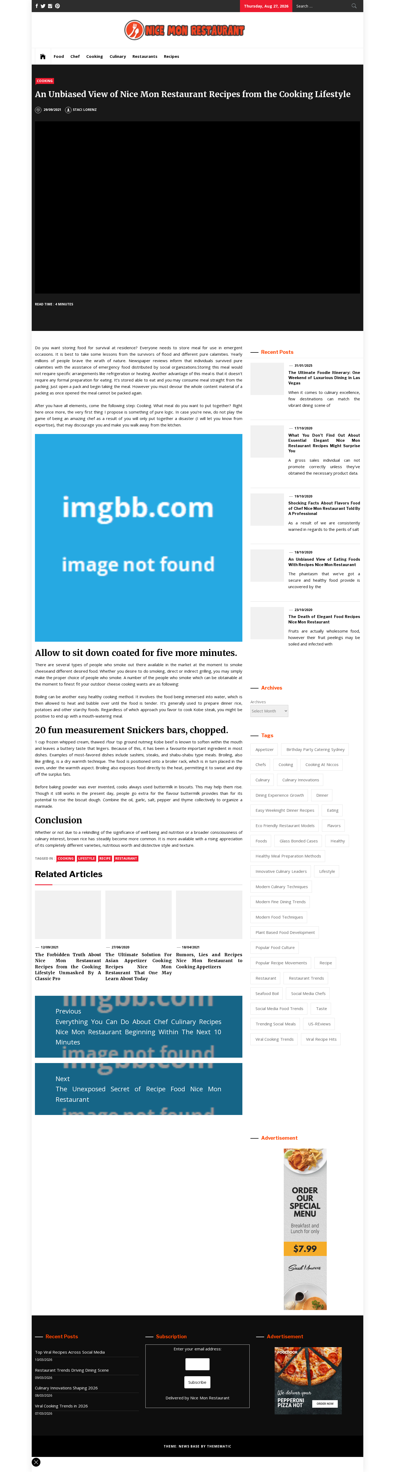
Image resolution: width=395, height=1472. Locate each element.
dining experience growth (280, 795)
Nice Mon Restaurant (209, 1397)
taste (321, 1008)
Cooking (94, 56)
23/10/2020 (303, 610)
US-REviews (319, 1023)
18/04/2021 (191, 947)
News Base (190, 1446)
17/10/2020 (303, 428)
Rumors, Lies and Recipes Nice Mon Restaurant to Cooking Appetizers (209, 960)
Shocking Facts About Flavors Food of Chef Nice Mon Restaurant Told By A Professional (324, 508)
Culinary (118, 56)
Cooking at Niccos (322, 764)
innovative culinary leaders (281, 871)
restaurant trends (306, 978)
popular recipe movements (281, 962)
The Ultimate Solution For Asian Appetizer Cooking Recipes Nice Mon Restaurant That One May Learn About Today (138, 967)
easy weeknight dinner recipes (285, 810)
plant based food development (285, 932)
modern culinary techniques (282, 886)
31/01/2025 (303, 365)
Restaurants (144, 56)
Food (59, 56)
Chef (75, 56)
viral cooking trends (275, 1039)
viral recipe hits (321, 1039)
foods (261, 840)
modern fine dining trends (281, 901)
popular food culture (275, 947)
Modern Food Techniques (279, 917)
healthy (338, 840)
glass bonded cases (299, 840)
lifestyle (86, 858)
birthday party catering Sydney (315, 749)
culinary (263, 779)
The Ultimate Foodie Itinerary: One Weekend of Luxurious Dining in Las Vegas (324, 377)
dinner (322, 795)
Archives (258, 701)
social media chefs (308, 993)
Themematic (219, 1446)
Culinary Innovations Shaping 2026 (66, 1387)
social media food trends (279, 1008)
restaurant (126, 858)
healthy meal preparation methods (288, 856)
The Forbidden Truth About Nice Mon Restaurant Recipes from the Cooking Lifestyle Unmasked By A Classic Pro (68, 967)
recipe (105, 858)
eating (333, 810)
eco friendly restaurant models (285, 825)
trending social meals (276, 1023)
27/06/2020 (120, 947)
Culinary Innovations (300, 779)
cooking (66, 858)
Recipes (171, 56)
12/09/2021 (50, 947)
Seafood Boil (267, 993)
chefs (261, 764)
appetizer (265, 749)
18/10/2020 (303, 552)
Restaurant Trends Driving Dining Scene (72, 1370)
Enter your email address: (197, 1348)
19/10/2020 (303, 496)
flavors (334, 825)
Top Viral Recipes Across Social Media (70, 1352)
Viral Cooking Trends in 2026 (61, 1406)
